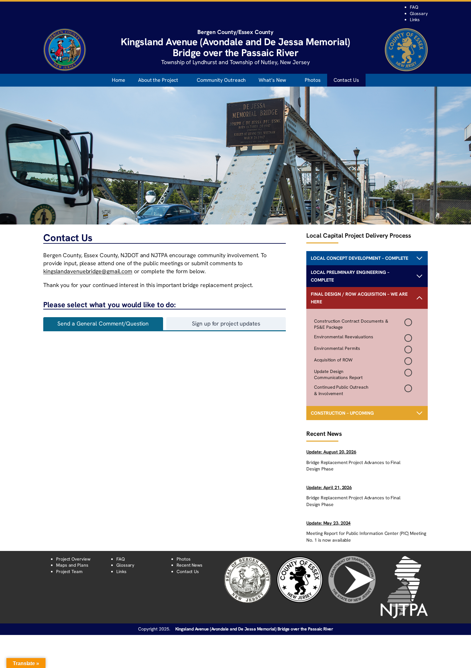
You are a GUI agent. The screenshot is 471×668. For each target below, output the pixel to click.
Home (118, 80)
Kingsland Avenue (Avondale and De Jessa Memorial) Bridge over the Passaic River (254, 629)
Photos (312, 80)
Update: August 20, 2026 (331, 452)
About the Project (158, 80)
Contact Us (346, 80)
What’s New (272, 80)
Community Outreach (221, 80)
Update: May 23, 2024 (328, 523)
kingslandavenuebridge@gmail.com (87, 271)
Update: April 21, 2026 (329, 487)
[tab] (103, 323)
